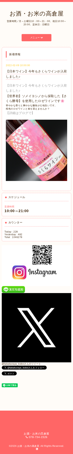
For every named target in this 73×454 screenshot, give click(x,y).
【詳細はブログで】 (20, 113)
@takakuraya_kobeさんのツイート (21, 364)
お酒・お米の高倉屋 (37, 13)
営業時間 (9, 206)
